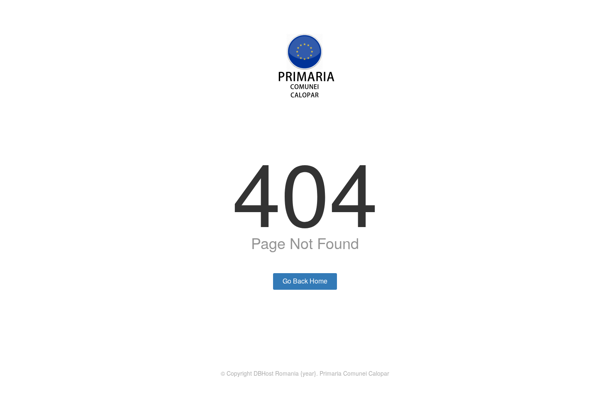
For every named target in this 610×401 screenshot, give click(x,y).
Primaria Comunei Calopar (354, 373)
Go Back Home (305, 281)
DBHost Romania (276, 373)
